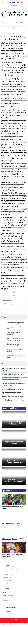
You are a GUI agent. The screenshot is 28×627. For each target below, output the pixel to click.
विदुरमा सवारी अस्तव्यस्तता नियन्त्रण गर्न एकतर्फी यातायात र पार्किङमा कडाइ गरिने (16, 345)
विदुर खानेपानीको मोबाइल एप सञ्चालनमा (12, 374)
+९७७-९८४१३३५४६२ (9, 580)
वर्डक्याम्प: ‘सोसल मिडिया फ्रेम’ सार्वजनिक (12, 396)
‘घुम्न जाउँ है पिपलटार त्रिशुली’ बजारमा (15, 323)
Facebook (8, 611)
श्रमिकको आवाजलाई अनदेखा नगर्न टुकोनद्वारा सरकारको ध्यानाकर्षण (15, 339)
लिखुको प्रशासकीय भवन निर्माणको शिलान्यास (15, 351)
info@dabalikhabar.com (10, 583)
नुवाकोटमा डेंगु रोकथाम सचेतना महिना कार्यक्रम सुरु (15, 333)
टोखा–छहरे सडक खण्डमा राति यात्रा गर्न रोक (16, 328)
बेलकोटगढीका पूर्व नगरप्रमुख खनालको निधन (16, 356)
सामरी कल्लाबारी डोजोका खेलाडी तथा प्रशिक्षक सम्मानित (14, 369)
